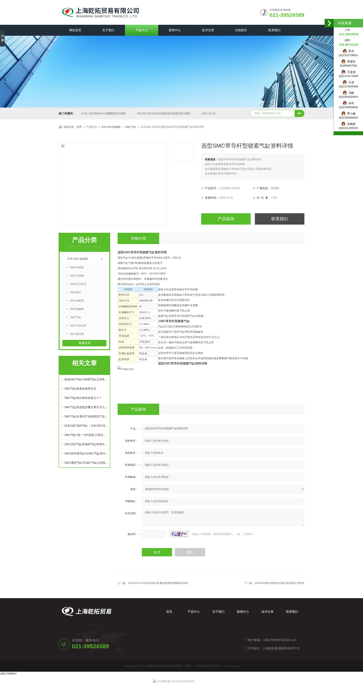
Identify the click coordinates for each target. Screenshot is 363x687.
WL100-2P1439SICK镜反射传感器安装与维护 (164, 113)
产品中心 (142, 30)
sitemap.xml (232, 665)
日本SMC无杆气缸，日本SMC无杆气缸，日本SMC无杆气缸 (86, 425)
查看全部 (84, 343)
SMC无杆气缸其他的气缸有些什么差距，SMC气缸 (86, 444)
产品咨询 (226, 218)
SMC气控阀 (77, 275)
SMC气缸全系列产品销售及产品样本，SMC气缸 (86, 416)
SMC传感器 (77, 267)
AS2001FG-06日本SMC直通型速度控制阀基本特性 (158, 583)
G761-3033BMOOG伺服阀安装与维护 (103, 113)
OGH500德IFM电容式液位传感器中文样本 (279, 583)
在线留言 (241, 30)
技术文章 (208, 30)
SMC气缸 (130, 126)
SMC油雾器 (77, 300)
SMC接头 (75, 292)
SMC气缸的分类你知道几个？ (83, 397)
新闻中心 (175, 30)
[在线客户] (329, 23)
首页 (79, 126)
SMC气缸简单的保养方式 (80, 388)
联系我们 (274, 30)
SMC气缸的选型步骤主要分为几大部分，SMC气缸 (86, 407)
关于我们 (108, 30)
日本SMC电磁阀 (110, 126)
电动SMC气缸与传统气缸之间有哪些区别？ (86, 379)
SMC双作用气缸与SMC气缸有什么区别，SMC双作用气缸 (86, 453)
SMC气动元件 (78, 325)
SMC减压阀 (77, 333)
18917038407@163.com (279, 640)
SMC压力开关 (78, 283)
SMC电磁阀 (77, 308)
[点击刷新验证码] (179, 534)
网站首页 (75, 30)
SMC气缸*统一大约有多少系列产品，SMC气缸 (86, 435)
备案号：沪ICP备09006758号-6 (204, 665)
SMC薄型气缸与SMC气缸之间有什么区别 (86, 462)
